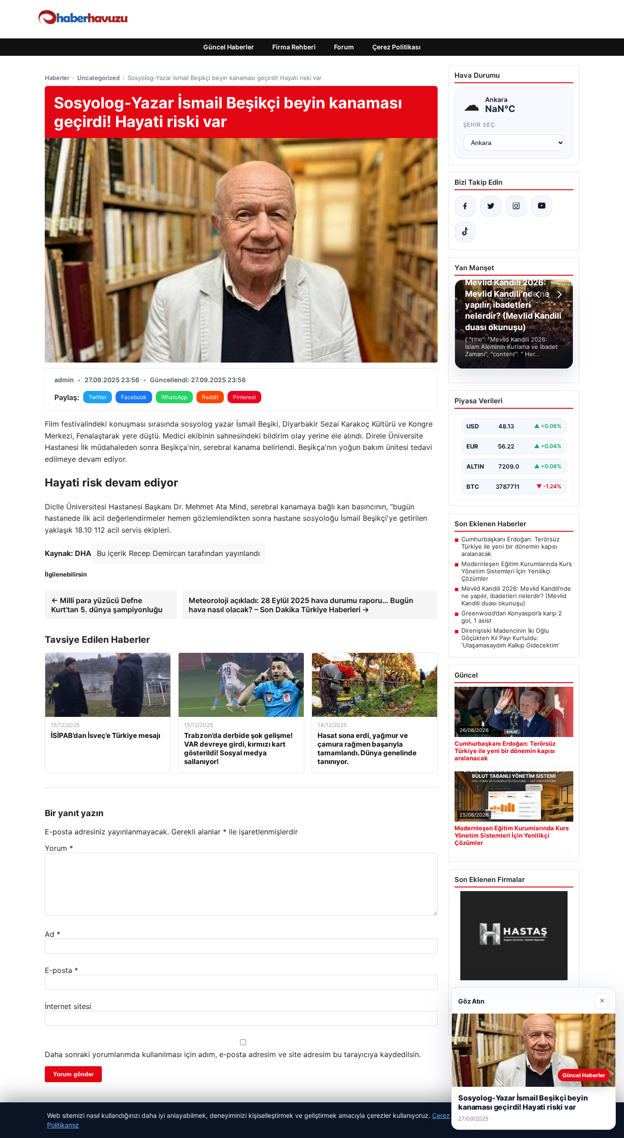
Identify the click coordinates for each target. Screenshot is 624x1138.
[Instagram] (516, 206)
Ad (52, 934)
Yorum (59, 848)
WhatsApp (174, 397)
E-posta (61, 970)
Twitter (97, 397)
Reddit (210, 397)
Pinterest (244, 397)
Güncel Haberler (228, 47)
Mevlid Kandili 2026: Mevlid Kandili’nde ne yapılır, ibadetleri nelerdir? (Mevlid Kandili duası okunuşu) (516, 596)
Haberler (57, 77)
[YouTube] (541, 206)
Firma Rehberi (294, 47)
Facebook (134, 397)
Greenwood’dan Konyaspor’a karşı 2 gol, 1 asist (511, 616)
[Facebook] (465, 206)
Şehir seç (479, 124)
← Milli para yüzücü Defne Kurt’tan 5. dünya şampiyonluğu (107, 605)
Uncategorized (98, 77)
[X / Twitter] (490, 206)
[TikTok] (465, 231)
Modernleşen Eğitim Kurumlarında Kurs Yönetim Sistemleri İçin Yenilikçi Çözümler (516, 571)
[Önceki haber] (539, 294)
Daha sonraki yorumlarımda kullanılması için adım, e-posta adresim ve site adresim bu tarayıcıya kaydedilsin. (233, 1054)
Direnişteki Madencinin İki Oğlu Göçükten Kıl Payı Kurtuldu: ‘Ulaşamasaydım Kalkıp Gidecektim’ (510, 638)
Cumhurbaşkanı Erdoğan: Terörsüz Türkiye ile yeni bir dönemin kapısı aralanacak (510, 546)
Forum (344, 47)
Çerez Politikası (396, 47)
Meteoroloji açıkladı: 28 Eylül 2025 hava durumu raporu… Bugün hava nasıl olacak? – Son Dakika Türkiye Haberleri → (301, 605)
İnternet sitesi (68, 1006)
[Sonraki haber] (558, 294)
